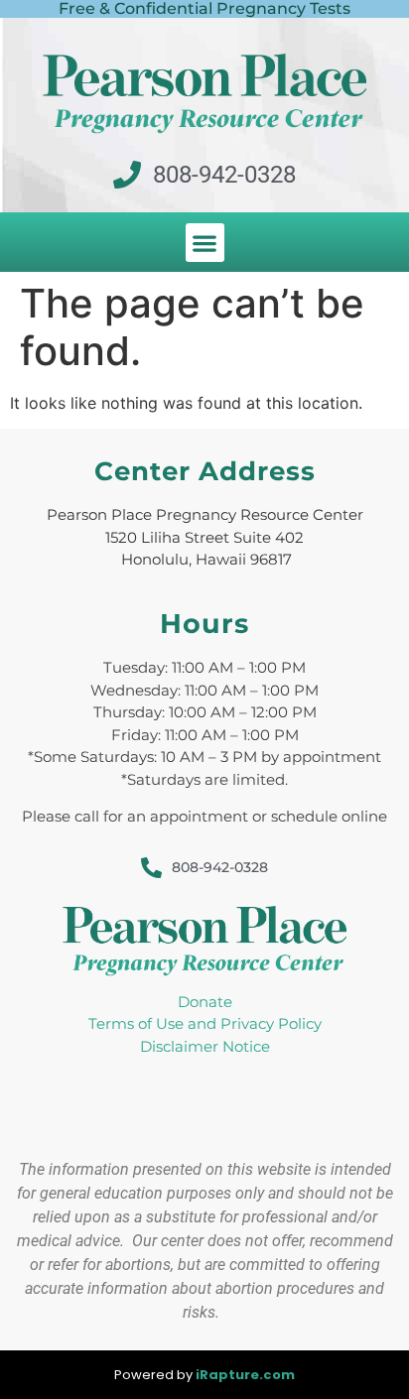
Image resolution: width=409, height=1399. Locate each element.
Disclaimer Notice (205, 1046)
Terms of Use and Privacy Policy (205, 1023)
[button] (205, 242)
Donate (205, 1001)
